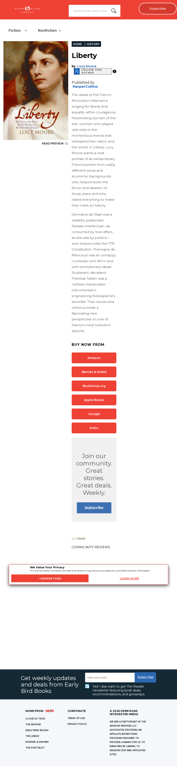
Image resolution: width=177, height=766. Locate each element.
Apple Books (94, 400)
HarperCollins (85, 87)
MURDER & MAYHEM (37, 742)
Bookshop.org (94, 386)
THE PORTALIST (35, 747)
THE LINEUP (32, 736)
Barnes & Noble (94, 372)
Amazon (94, 358)
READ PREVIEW (53, 143)
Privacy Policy (77, 724)
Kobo (94, 428)
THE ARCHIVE (33, 724)
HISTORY (93, 44)
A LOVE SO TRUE (35, 718)
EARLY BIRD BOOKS (37, 730)
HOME (77, 44)
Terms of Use (76, 718)
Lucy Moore (86, 66)
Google (94, 414)
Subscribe (158, 9)
